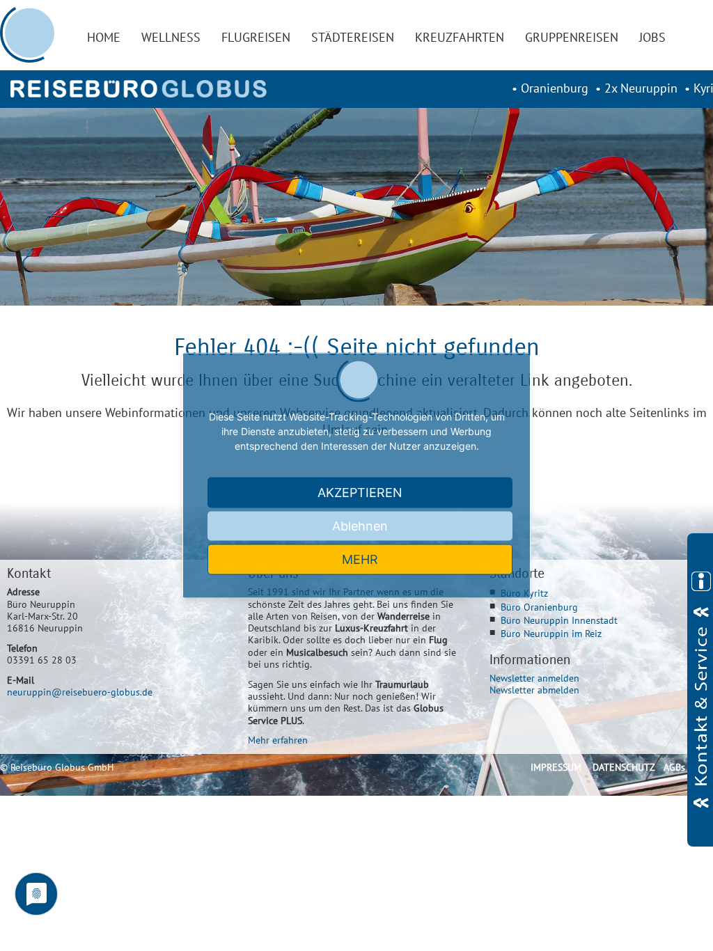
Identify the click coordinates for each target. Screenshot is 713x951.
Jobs (652, 37)
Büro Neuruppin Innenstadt (559, 620)
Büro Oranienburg (539, 606)
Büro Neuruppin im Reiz (551, 633)
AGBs (674, 766)
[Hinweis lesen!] (700, 690)
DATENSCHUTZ (624, 766)
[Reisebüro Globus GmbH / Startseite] (28, 35)
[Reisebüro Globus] (138, 88)
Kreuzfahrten (459, 37)
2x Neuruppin (640, 88)
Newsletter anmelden (534, 677)
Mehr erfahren (278, 739)
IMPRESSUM (556, 766)
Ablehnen (360, 526)
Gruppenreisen (571, 37)
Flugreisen (255, 37)
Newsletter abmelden (534, 689)
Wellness (171, 37)
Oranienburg (554, 88)
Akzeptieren (360, 492)
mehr (360, 559)
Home (103, 37)
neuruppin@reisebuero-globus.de (79, 691)
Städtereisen (352, 37)
